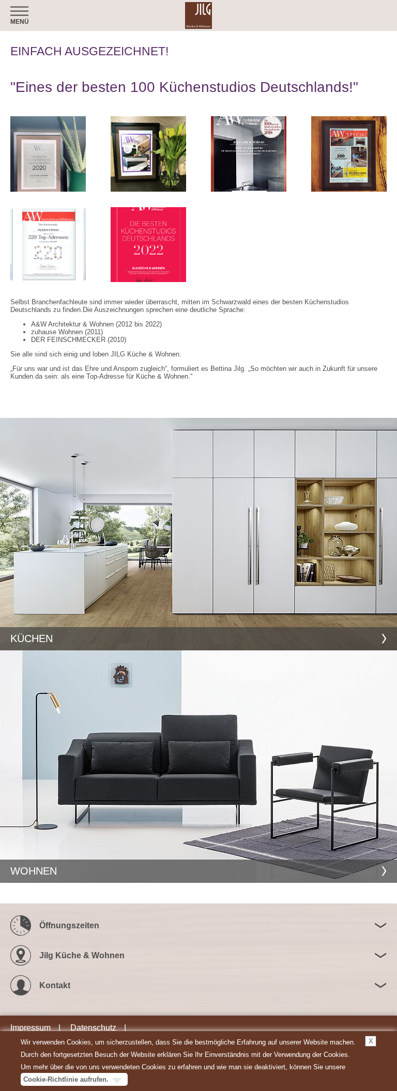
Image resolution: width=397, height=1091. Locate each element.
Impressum (30, 1027)
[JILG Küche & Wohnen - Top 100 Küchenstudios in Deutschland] (248, 154)
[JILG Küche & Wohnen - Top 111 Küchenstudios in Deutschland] (148, 154)
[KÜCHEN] (198, 534)
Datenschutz (93, 1027)
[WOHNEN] (198, 766)
